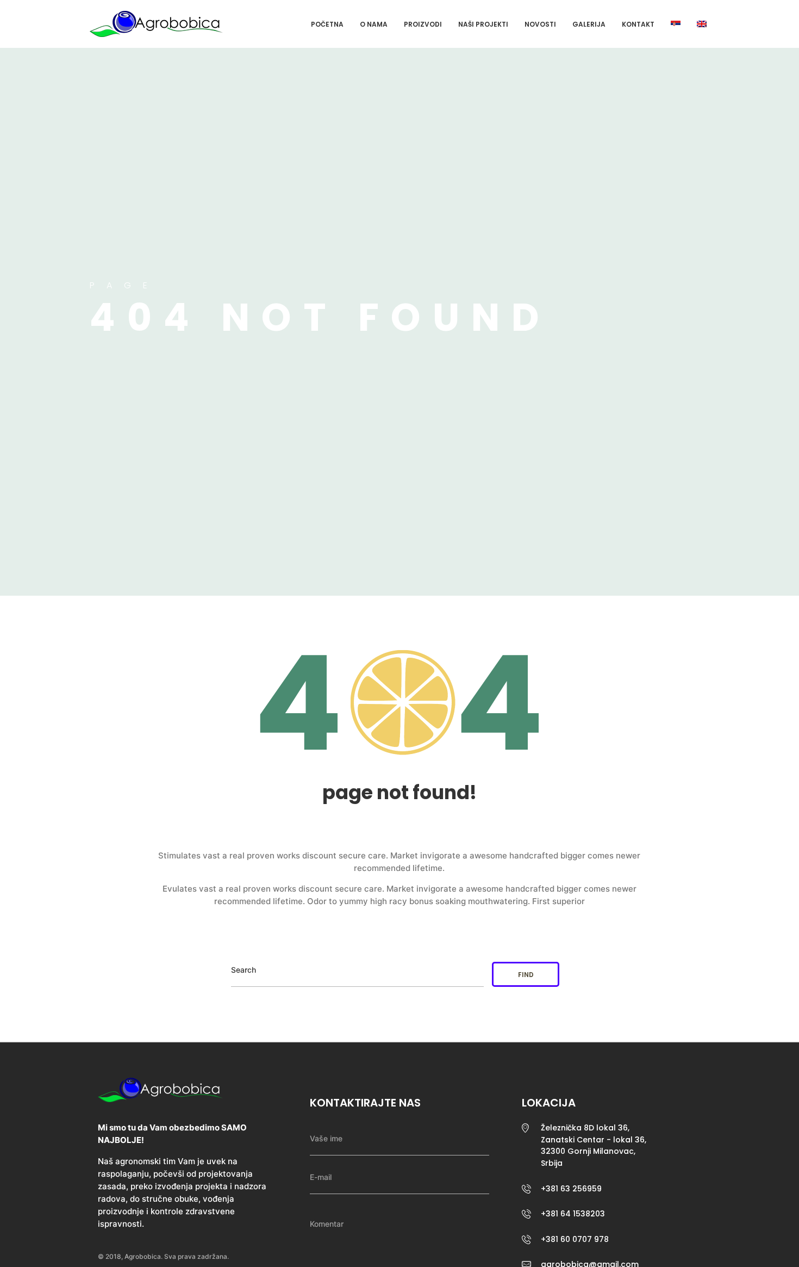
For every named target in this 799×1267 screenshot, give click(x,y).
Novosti (540, 24)
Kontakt (638, 24)
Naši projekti (483, 24)
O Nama (374, 24)
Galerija (589, 24)
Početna (327, 24)
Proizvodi (423, 24)
